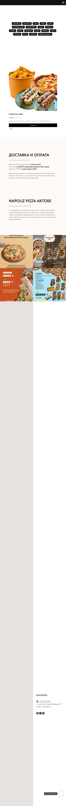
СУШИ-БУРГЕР (27, 23)
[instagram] (37, 713)
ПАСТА (35, 23)
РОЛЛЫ (50, 23)
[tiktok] (40, 713)
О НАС (25, 34)
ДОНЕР (20, 30)
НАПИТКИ (45, 30)
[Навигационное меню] (63, 2)
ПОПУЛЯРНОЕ (16, 23)
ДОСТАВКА (17, 34)
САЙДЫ (37, 30)
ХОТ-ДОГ (12, 30)
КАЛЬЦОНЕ (49, 27)
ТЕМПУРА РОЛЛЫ (31, 27)
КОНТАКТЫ (33, 34)
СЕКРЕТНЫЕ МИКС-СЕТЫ (45, 34)
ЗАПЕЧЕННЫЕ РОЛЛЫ (18, 27)
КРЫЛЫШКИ (29, 30)
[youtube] (43, 713)
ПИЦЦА (43, 23)
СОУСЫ (53, 30)
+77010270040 (44, 701)
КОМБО (41, 27)
